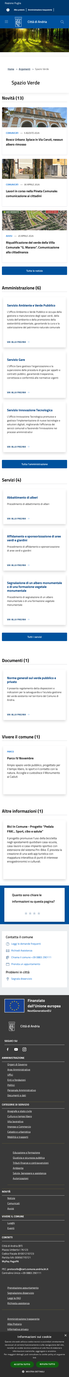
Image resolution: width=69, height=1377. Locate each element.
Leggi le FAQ (14, 1298)
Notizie (11, 1198)
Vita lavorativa (15, 1121)
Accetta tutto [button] (22, 1364)
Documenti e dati (16, 1095)
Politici (11, 1085)
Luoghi (11, 1223)
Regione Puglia (13, 3)
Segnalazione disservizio (20, 1293)
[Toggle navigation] (6, 22)
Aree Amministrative (18, 1069)
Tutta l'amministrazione (35, 464)
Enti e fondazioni (16, 1080)
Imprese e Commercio (19, 1127)
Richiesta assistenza (18, 1303)
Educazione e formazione (26, 1152)
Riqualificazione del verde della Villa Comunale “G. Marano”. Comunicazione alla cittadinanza (32, 247)
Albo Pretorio (14, 1324)
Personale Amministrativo (21, 1090)
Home (11, 69)
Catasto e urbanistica (18, 1132)
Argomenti (24, 69)
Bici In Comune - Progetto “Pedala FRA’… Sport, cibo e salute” (30, 829)
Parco (10, 751)
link (34, 1357)
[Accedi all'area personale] (8, 10)
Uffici (10, 1075)
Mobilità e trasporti (17, 1137)
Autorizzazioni (20, 1178)
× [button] (65, 1335)
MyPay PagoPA (10, 1261)
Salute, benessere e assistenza (29, 1173)
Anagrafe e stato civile (19, 1111)
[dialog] (34, 1354)
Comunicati (12, 133)
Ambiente (18, 1168)
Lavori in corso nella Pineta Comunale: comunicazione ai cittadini (32, 193)
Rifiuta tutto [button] (47, 1364)
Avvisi (9, 236)
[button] (34, 1371)
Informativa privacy (18, 1329)
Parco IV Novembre (20, 758)
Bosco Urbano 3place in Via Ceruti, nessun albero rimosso (34, 142)
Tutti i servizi (34, 637)
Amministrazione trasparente (23, 1319)
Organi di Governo (17, 1064)
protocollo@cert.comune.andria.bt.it (27, 1269)
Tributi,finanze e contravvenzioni (31, 1163)
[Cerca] (62, 22)
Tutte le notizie (34, 271)
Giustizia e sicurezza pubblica (29, 1158)
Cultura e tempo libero (19, 1116)
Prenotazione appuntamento (23, 1288)
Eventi (10, 1228)
